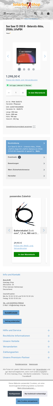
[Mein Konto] (42, 13)
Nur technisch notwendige (35, 394)
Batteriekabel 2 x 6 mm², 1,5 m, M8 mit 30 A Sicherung (26, 231)
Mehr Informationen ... (27, 388)
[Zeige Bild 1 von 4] (19, 69)
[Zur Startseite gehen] (26, 5)
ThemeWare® (26, 376)
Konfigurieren (14, 394)
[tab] (26, 147)
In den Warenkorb (37, 93)
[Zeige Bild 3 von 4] (29, 69)
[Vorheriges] (8, 56)
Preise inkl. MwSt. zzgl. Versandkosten (22, 80)
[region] (26, 56)
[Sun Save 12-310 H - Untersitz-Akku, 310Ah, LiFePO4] (26, 56)
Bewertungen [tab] (13, 163)
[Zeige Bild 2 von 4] (24, 69)
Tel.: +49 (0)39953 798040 (13, 303)
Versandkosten (41, 369)
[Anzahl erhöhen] (23, 93)
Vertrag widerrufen (12, 321)
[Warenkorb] (48, 13)
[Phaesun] (26, 33)
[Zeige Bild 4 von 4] (33, 69)
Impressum (33, 364)
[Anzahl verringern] (8, 93)
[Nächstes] (45, 56)
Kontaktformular (11, 313)
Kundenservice (21, 364)
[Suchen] (35, 13)
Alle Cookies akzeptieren (28, 401)
